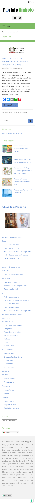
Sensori (16, 112)
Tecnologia (23, 112)
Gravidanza (6, 318)
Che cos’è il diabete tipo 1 (13, 325)
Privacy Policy (7, 495)
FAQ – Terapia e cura (11, 245)
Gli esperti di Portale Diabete (12, 238)
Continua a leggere (10, 105)
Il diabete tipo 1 (7, 321)
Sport (6, 342)
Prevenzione (8, 364)
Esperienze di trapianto (12, 282)
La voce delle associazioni (13, 274)
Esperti (4, 241)
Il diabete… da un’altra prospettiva (15, 286)
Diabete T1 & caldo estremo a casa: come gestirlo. (22, 181)
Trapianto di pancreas (11, 408)
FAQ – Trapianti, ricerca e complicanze (17, 252)
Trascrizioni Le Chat (11, 289)
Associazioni (6, 270)
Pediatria (7, 339)
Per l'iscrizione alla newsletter (12, 133)
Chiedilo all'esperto (14, 206)
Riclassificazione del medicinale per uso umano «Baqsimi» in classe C (15, 61)
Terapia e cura (9, 346)
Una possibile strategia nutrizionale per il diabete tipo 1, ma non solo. (23, 170)
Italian (7, 432)
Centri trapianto (9, 401)
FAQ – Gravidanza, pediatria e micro (16, 255)
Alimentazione (9, 354)
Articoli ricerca (9, 382)
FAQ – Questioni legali (11, 248)
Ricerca (5, 375)
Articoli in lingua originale (11, 267)
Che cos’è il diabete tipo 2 (13, 357)
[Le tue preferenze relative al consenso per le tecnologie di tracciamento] (31, 500)
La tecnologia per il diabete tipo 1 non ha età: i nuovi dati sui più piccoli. (23, 159)
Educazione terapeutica (12, 332)
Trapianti (5, 397)
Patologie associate (11, 335)
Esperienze (6, 278)
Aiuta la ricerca (9, 379)
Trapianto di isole (10, 405)
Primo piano (9, 112)
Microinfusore (9, 390)
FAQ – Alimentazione (11, 258)
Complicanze (8, 329)
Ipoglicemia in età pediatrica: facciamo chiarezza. (21, 148)
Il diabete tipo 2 (7, 350)
